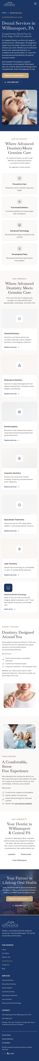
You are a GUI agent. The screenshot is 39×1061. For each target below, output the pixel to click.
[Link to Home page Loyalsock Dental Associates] (9, 3)
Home (4, 13)
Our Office (5, 953)
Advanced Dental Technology (11, 1003)
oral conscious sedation (23, 804)
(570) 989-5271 (7, 1018)
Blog (3, 968)
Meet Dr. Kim (6, 957)
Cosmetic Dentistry (8, 992)
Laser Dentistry (7, 999)
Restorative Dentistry (9, 984)
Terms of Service (7, 1039)
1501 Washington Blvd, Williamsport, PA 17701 (16, 1015)
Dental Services (7, 961)
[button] (35, 3)
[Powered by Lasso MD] (8, 1053)
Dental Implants (7, 988)
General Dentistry (8, 980)
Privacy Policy (6, 1035)
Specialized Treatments (9, 995)
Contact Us (5, 965)
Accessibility (6, 1042)
